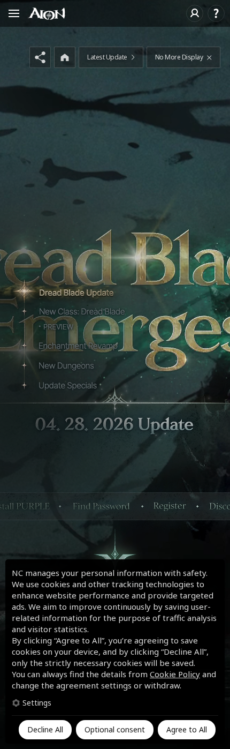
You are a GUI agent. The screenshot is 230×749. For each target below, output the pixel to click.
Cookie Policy (175, 674)
